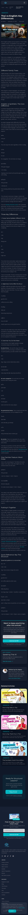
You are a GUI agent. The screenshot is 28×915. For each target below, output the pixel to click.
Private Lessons (5, 862)
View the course (7, 661)
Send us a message (17, 795)
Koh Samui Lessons (6, 875)
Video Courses (5, 866)
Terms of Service (5, 901)
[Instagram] (2, 856)
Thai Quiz (4, 888)
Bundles (3, 869)
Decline (5, 911)
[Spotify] (13, 856)
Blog (7, 7)
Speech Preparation (6, 871)
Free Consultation (5, 892)
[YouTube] (5, 856)
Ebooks (3, 873)
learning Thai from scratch (12, 204)
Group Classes (5, 864)
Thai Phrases (4, 886)
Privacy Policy (22, 907)
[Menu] (24, 3)
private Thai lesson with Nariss (9, 541)
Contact (3, 894)
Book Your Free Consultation (13, 792)
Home (3, 7)
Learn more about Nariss (14, 678)
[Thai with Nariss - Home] (5, 2)
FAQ (3, 890)
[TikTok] (7, 856)
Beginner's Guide (5, 881)
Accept (12, 910)
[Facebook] (10, 856)
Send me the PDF (14, 641)
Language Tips (11, 7)
